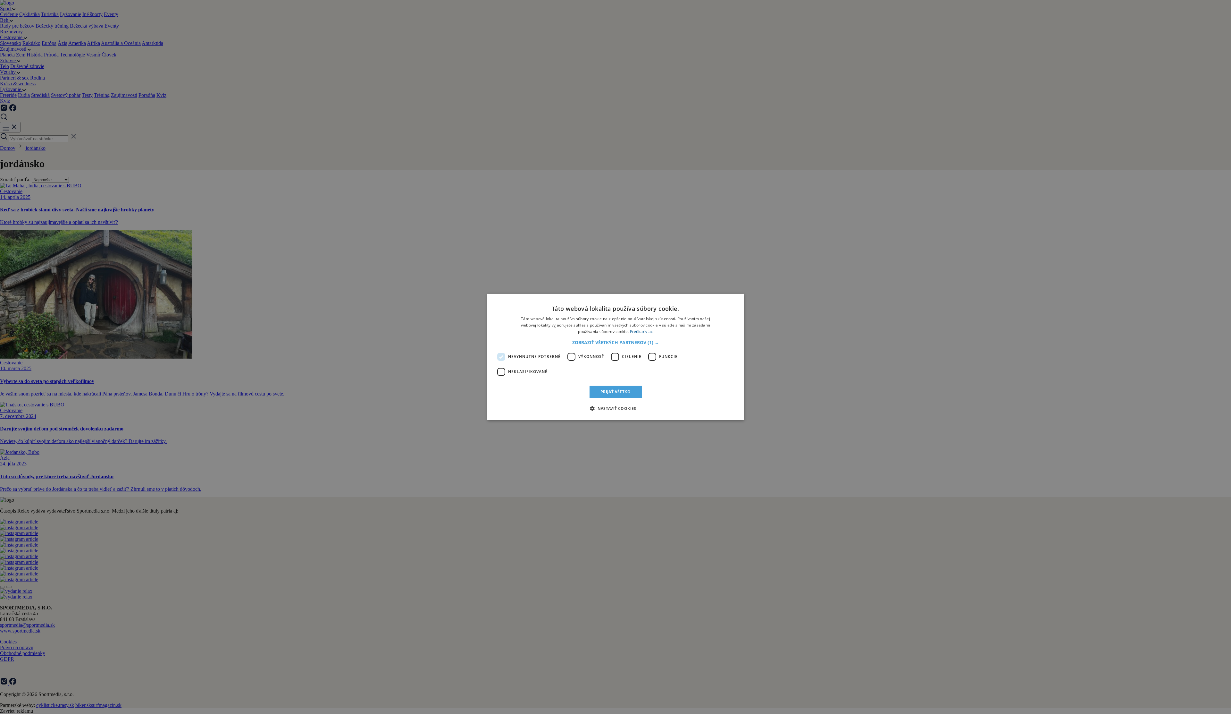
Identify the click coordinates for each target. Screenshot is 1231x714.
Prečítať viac (641, 331)
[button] (615, 342)
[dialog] (615, 357)
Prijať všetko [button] (615, 392)
